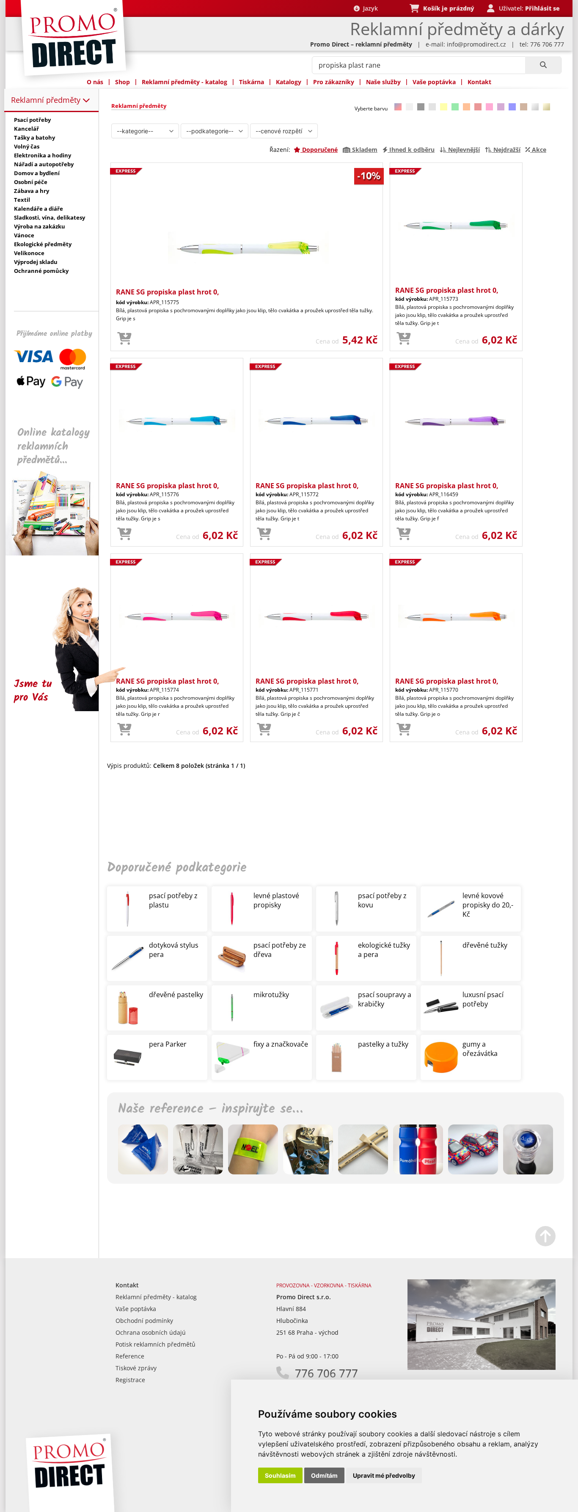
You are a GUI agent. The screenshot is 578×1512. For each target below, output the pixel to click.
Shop (122, 82)
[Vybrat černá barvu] (421, 107)
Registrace (130, 1380)
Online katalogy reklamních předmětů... (53, 446)
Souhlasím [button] (280, 1475)
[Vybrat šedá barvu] (432, 107)
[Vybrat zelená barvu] (455, 107)
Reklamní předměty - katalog (184, 82)
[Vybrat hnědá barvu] (523, 107)
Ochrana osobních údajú (151, 1332)
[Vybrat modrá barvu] (512, 107)
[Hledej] (543, 65)
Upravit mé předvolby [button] (384, 1475)
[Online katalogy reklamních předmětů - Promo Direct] (58, 553)
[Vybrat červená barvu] (478, 107)
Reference (130, 1356)
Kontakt (479, 82)
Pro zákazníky (333, 82)
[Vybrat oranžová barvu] (466, 107)
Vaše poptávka (434, 82)
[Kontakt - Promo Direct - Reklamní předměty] (481, 1368)
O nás (95, 82)
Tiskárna (251, 82)
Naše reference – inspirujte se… (210, 1109)
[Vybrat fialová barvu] (501, 107)
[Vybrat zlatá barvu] (546, 107)
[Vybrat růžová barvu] (489, 107)
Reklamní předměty (47, 100)
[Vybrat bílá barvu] (409, 107)
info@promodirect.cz (476, 44)
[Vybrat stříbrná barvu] (535, 107)
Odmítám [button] (324, 1475)
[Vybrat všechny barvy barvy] (398, 107)
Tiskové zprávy (136, 1368)
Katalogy (288, 82)
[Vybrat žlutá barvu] (444, 107)
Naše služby (383, 82)
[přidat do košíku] (124, 338)
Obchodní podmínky (144, 1321)
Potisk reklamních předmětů (155, 1344)
